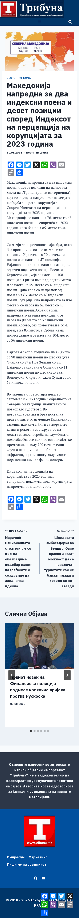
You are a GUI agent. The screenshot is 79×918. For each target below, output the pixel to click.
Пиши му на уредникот (26, 864)
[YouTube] (43, 878)
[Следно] (67, 675)
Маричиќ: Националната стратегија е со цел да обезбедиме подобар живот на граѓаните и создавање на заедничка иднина (18, 558)
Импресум (16, 857)
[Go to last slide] (11, 675)
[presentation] (39, 646)
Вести (11, 77)
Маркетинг (38, 857)
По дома (25, 77)
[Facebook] (35, 878)
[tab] (31, 731)
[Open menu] (39, 22)
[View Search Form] (70, 22)
